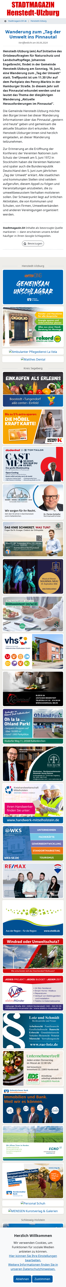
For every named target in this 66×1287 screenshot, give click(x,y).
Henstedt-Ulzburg (38, 21)
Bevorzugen (34, 243)
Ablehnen (22, 1279)
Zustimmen (42, 1279)
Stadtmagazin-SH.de (17, 21)
